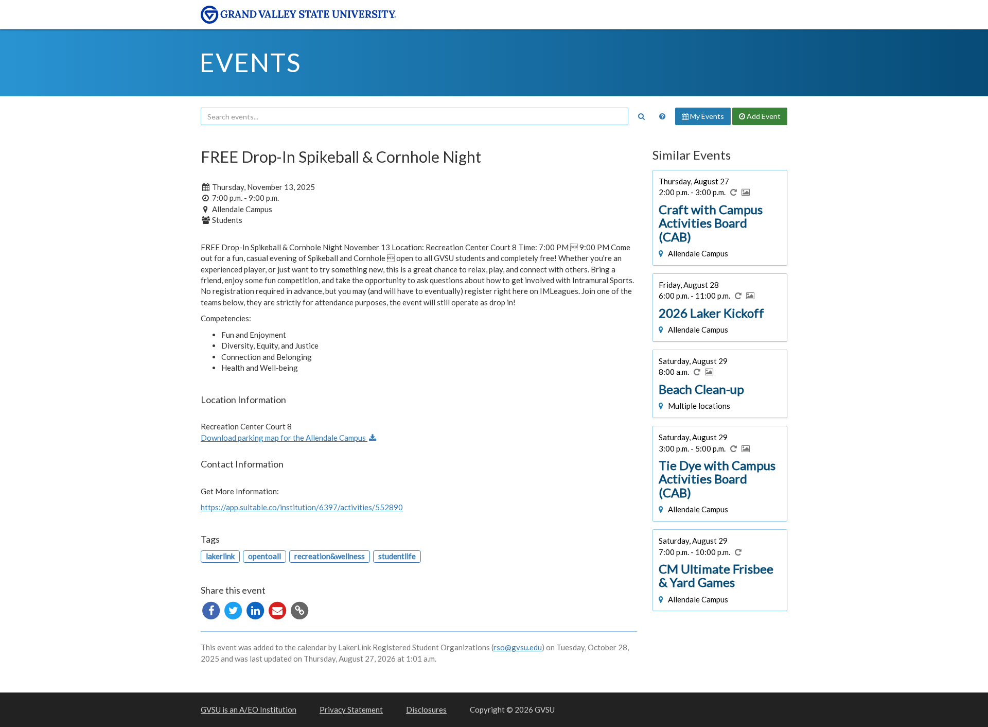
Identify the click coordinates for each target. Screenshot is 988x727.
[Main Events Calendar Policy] (662, 116)
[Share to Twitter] (234, 609)
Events (250, 62)
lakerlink (220, 556)
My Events (706, 116)
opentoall (264, 556)
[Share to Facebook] (212, 609)
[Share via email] (278, 609)
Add (763, 116)
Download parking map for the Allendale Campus (284, 437)
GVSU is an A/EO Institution (248, 709)
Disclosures (426, 709)
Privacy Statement (351, 709)
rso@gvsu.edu (517, 647)
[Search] (641, 116)
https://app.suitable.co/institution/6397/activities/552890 (302, 507)
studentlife (397, 556)
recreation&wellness (329, 556)
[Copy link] (299, 609)
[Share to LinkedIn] (256, 609)
